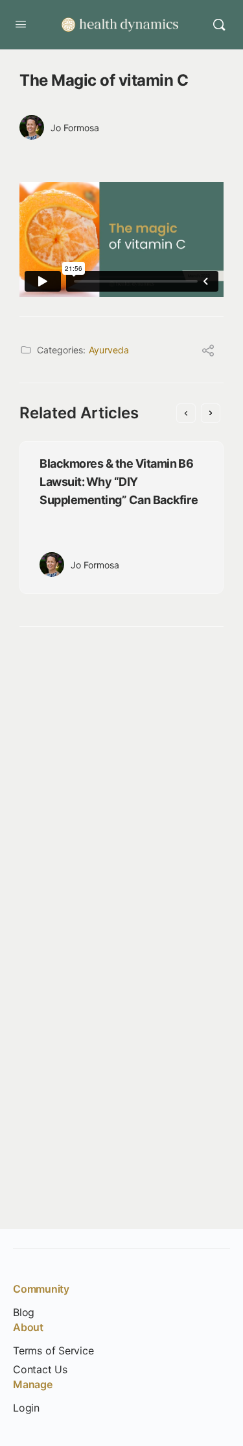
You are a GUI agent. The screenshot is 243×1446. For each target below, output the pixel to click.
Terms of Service (53, 1351)
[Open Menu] (21, 24)
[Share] (208, 352)
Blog (23, 1312)
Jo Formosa (75, 127)
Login (26, 1408)
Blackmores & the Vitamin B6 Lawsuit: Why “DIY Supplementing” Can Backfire (119, 482)
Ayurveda (109, 349)
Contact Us (40, 1370)
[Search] (219, 24)
